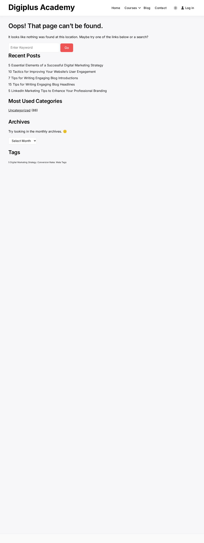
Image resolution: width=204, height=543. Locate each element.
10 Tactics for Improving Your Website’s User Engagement (52, 72)
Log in (189, 8)
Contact (161, 8)
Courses (131, 8)
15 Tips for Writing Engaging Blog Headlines (41, 84)
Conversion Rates (46, 162)
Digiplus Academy (41, 7)
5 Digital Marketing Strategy (22, 162)
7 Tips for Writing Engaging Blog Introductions (43, 78)
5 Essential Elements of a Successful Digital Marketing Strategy (55, 65)
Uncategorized (19, 110)
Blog (147, 8)
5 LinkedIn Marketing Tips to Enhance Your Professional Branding (57, 91)
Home (116, 8)
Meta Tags (61, 162)
